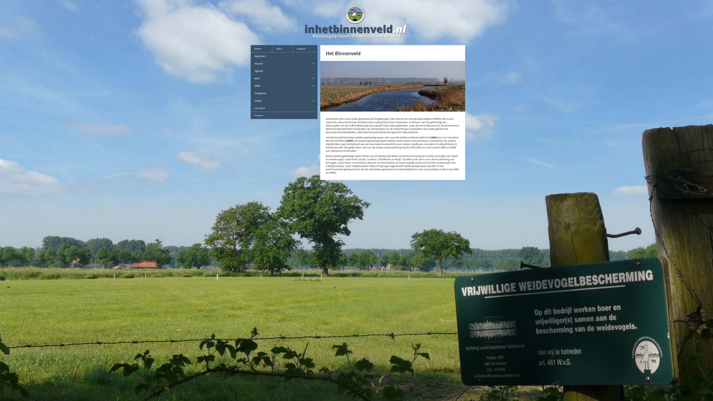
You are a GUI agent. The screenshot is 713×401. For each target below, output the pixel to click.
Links (279, 48)
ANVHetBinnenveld (420, 147)
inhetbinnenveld (349, 28)
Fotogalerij (260, 93)
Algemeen (260, 56)
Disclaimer (258, 115)
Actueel (258, 63)
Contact (301, 48)
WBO (257, 78)
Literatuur (259, 108)
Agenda (258, 71)
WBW (257, 85)
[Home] (356, 13)
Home (257, 48)
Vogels (258, 100)
